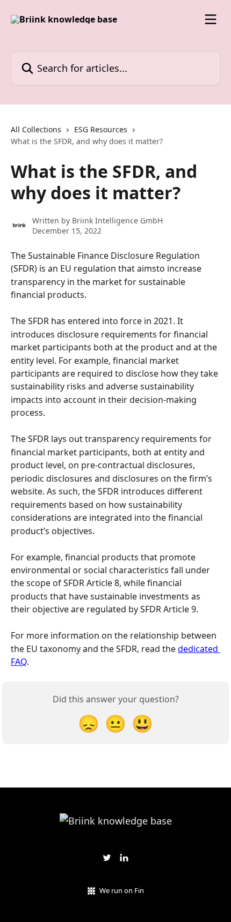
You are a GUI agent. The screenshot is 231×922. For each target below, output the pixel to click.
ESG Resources (100, 129)
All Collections (36, 129)
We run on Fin (121, 890)
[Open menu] (210, 19)
